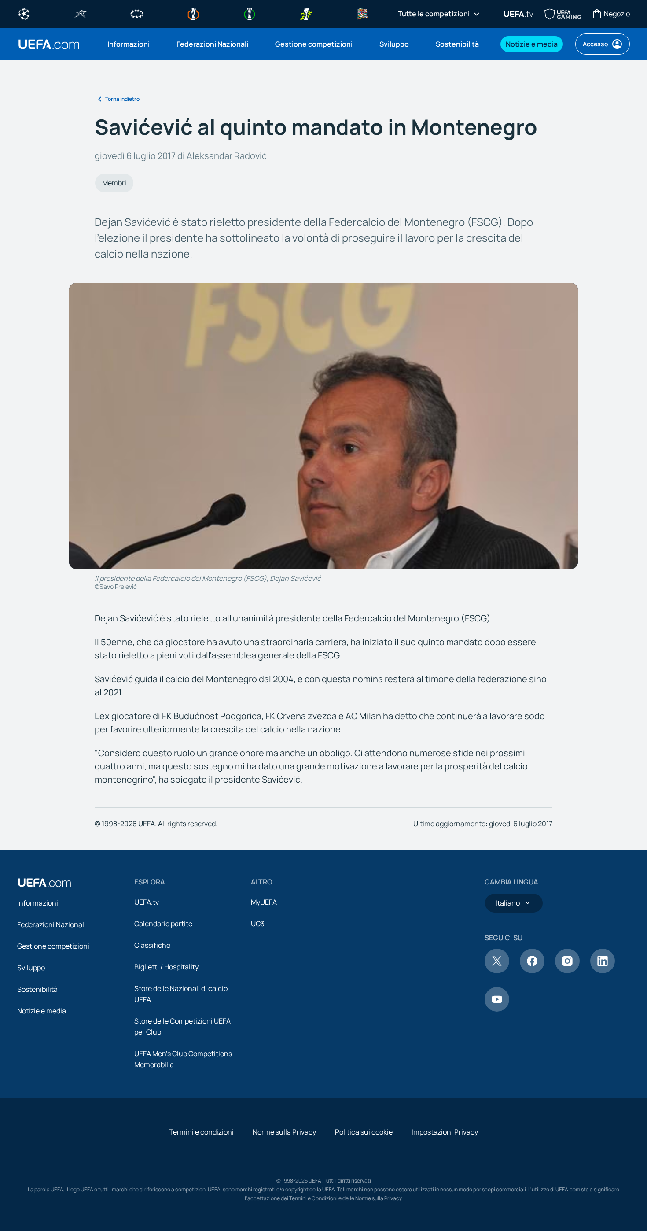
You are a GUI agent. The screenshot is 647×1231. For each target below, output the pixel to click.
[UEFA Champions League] (24, 13)
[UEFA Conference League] (250, 13)
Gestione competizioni (53, 946)
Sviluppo (31, 967)
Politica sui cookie (364, 1132)
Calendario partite (163, 923)
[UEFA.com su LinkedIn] (602, 971)
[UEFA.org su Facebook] (532, 971)
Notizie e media (41, 1011)
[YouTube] (497, 1009)
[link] (128, 44)
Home (49, 44)
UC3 (258, 923)
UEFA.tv (146, 902)
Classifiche (152, 945)
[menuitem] (131, 44)
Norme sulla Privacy (284, 1132)
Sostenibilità (37, 989)
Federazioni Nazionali (51, 924)
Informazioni (37, 903)
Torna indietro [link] (122, 99)
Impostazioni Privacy (445, 1132)
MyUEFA (264, 902)
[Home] (44, 882)
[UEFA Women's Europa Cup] (306, 13)
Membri (114, 183)
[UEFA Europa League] (193, 13)
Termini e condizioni (201, 1132)
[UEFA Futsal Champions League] (81, 13)
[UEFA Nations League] (362, 13)
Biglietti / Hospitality (166, 967)
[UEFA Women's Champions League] (137, 13)
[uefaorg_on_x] (497, 971)
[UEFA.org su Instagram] (567, 971)
